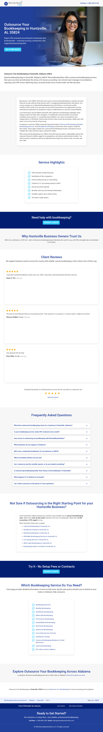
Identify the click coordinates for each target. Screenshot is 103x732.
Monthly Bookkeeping (43, 608)
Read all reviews (53, 397)
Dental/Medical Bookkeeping (45, 622)
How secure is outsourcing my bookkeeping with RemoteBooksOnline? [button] (39, 438)
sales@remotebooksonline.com (63, 720)
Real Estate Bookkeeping (44, 626)
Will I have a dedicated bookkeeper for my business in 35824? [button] (36, 451)
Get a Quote (61, 706)
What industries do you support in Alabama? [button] (30, 445)
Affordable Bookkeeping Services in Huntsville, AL (40, 536)
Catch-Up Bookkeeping (43, 646)
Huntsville (40, 700)
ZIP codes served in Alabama (45, 649)
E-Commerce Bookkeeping (45, 619)
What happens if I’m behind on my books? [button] (29, 477)
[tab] (51, 425)
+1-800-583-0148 (41, 720)
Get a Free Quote (13, 49)
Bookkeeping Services (43, 605)
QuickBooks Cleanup (43, 637)
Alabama (32, 700)
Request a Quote (51, 222)
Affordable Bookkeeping (46, 126)
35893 (97, 700)
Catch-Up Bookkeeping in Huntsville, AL (37, 526)
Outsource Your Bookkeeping (59, 689)
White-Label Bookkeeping (44, 615)
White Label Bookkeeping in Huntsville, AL (38, 543)
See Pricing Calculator (76, 706)
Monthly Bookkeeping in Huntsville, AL (36, 533)
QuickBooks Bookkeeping (44, 612)
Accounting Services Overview (46, 633)
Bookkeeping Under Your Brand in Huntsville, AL (40, 546)
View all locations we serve (76, 675)
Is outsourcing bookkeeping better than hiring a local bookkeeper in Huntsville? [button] (42, 471)
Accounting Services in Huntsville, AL (36, 540)
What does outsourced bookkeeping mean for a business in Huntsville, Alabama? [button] (43, 425)
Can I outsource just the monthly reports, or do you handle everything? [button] (39, 464)
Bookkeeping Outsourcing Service (15, 700)
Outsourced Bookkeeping (68, 124)
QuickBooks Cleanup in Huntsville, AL (36, 530)
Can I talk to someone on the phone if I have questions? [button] (34, 484)
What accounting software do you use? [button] (28, 458)
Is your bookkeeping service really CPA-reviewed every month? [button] (37, 432)
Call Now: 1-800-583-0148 (89, 3)
